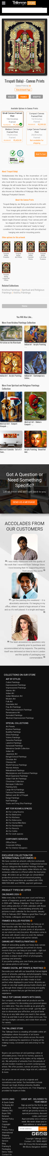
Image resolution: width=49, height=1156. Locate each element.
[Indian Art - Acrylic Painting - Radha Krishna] (11, 362)
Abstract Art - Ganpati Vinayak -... (8, 424)
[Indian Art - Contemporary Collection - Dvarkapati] (35, 362)
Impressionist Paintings (16, 688)
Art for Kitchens (13, 817)
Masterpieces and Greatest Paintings (22, 773)
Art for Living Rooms (15, 812)
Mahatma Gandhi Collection (18, 748)
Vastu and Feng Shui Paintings (19, 803)
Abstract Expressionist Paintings (20, 718)
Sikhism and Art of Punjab (17, 795)
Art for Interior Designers (16, 848)
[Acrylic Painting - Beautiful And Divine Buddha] (35, 439)
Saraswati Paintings (14, 746)
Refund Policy (8, 1119)
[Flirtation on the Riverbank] (11, 333)
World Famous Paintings (16, 765)
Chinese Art (11, 762)
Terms (4, 1121)
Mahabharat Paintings (15, 770)
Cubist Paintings (13, 682)
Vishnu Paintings (22, 292)
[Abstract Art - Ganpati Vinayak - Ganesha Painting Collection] (11, 407)
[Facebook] (37, 1134)
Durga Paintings (12, 798)
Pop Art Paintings (13, 707)
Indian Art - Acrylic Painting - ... (35, 345)
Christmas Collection (15, 781)
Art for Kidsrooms (14, 820)
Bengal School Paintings (16, 757)
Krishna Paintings (11, 290)
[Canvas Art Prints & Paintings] (36, 941)
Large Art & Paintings (15, 789)
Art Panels (10, 726)
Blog (4, 1143)
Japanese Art (11, 754)
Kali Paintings (11, 800)
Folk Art (9, 701)
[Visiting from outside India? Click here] (35, 858)
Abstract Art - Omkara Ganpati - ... (32, 423)
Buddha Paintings (13, 732)
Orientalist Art (12, 704)
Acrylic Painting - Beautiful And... (35, 450)
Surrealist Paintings (14, 715)
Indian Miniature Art (14, 696)
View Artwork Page (23, 89)
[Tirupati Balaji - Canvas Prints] (24, 47)
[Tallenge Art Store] (24, 3)
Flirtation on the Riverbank (10, 342)
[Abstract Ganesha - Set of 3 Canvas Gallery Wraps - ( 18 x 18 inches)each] (11, 439)
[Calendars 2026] (20, 894)
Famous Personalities (15, 792)
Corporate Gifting (13, 845)
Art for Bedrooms (13, 814)
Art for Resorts (12, 828)
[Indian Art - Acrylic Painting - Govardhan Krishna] (35, 334)
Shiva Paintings (12, 735)
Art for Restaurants (14, 825)
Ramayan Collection (14, 784)
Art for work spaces (14, 834)
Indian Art (10, 693)
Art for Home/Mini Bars (16, 823)
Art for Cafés (11, 831)
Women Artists (12, 768)
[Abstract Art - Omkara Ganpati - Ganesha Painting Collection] (35, 406)
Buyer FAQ (6, 1113)
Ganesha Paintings (14, 740)
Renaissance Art (13, 712)
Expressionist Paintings (16, 685)
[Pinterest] (45, 1134)
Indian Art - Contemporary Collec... (34, 376)
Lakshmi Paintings (13, 743)
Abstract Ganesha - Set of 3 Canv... (10, 450)
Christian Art (11, 759)
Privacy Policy (8, 1130)
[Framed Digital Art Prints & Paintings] (45, 968)
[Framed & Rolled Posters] (31, 921)
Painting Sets (11, 787)
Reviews (5, 1116)
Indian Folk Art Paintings (16, 779)
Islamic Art (10, 690)
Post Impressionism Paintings (19, 710)
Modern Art (11, 699)
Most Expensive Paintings (17, 776)
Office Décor (11, 842)
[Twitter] (33, 1134)
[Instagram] (41, 1134)
